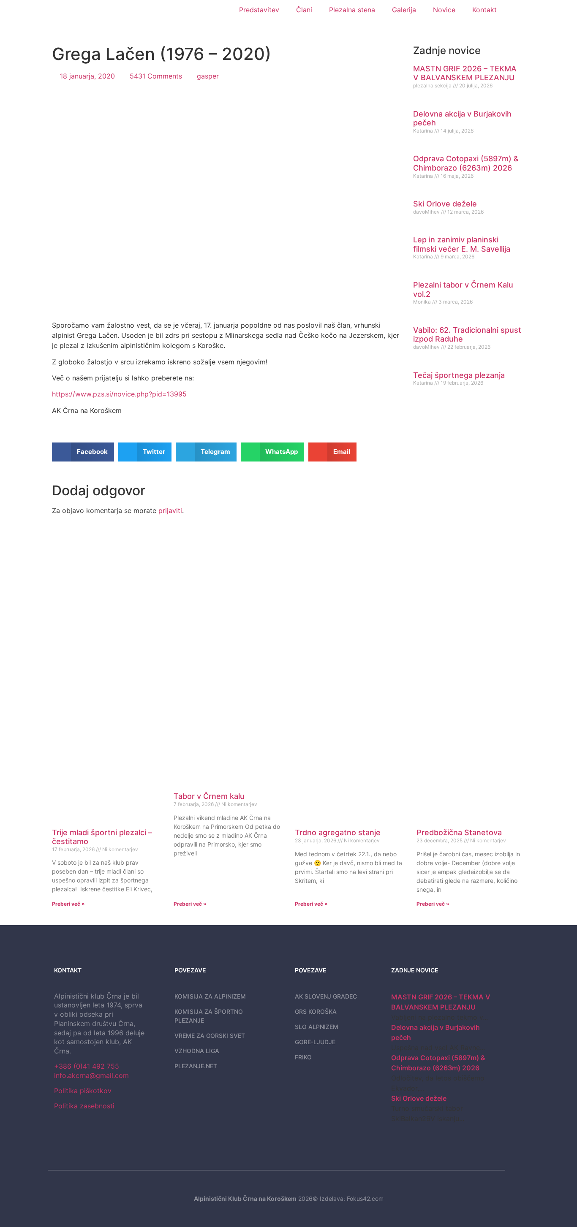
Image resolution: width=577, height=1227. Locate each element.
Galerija (404, 9)
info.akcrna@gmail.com (91, 1075)
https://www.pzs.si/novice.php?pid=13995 (119, 394)
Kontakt (484, 9)
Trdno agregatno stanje (338, 832)
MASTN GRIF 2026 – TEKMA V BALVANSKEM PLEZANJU (465, 73)
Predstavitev (259, 9)
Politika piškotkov (83, 1090)
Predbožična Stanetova (459, 832)
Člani (304, 9)
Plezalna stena (352, 9)
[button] (83, 451)
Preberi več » (68, 904)
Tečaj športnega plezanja (459, 375)
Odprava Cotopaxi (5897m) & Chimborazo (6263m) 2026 (466, 163)
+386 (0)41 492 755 (86, 1066)
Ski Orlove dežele (445, 203)
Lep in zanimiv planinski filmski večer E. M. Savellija (461, 244)
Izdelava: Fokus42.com (352, 1198)
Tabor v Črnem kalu (209, 796)
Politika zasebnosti (84, 1106)
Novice (444, 9)
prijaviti (170, 510)
